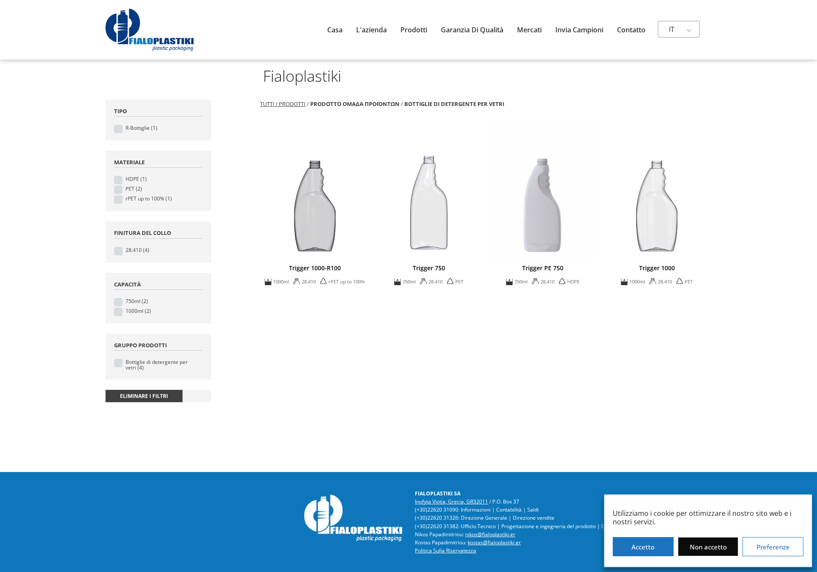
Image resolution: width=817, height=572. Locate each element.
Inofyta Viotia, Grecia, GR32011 (451, 501)
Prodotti (413, 29)
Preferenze (773, 547)
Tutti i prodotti (283, 104)
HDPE (136, 179)
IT (671, 29)
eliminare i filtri (144, 396)
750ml (137, 301)
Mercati (529, 29)
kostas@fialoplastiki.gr (494, 542)
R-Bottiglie (141, 128)
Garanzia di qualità (472, 29)
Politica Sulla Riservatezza (445, 550)
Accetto (642, 547)
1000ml (138, 311)
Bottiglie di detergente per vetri (157, 364)
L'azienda (371, 29)
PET (134, 188)
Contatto (631, 29)
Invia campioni (579, 29)
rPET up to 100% (149, 198)
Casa (335, 29)
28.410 (137, 250)
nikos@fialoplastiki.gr (490, 534)
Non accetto (708, 547)
